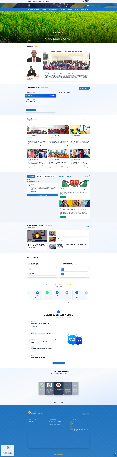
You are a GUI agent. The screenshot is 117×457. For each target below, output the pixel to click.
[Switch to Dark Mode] (83, 1)
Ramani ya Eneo (86, 454)
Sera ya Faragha (74, 454)
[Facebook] (83, 417)
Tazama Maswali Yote (58, 365)
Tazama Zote (54, 266)
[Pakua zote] (54, 272)
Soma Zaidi (45, 81)
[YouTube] (88, 417)
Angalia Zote (86, 178)
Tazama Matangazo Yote (42, 197)
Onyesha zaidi (33, 330)
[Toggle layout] (13, 446)
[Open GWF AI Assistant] (114, 454)
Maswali (30, 1)
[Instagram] (85, 417)
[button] (42, 327)
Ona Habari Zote (85, 122)
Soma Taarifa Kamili (30, 112)
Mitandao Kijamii (36, 1)
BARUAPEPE (48, 1)
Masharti (80, 454)
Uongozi (42, 1)
